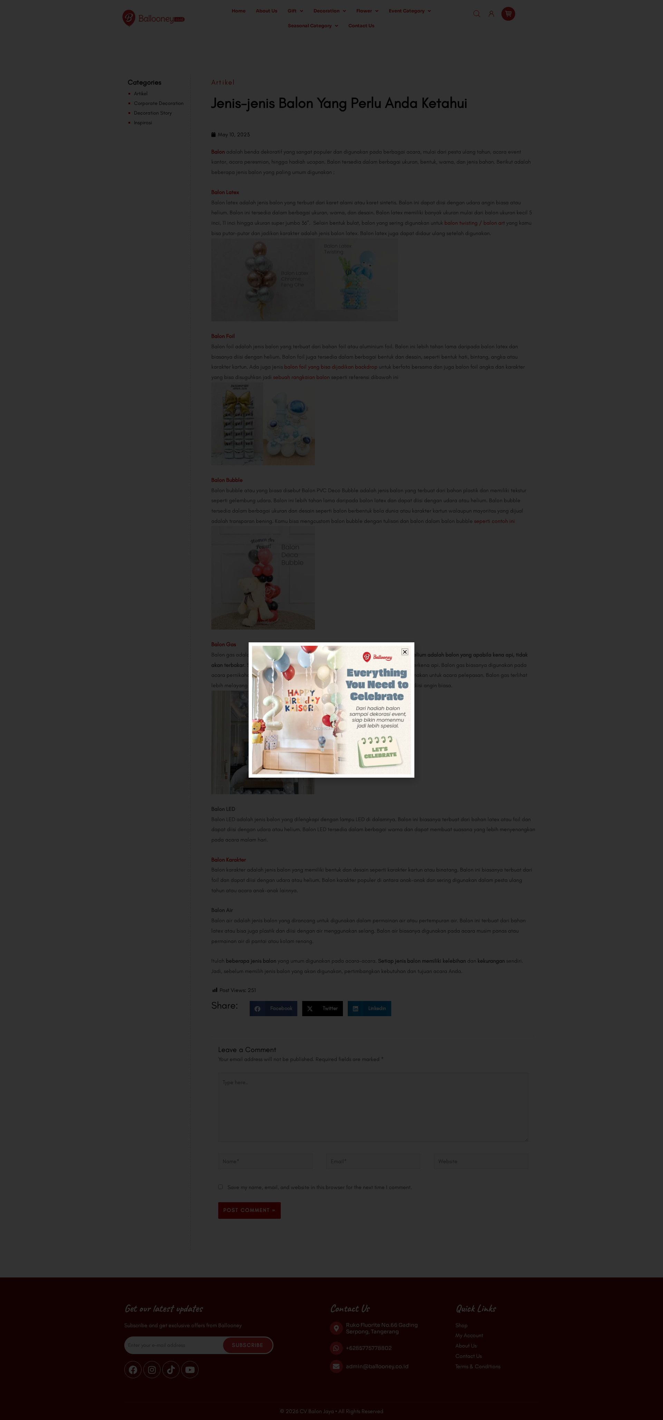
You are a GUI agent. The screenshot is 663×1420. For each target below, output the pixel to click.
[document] (331, 710)
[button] (404, 651)
